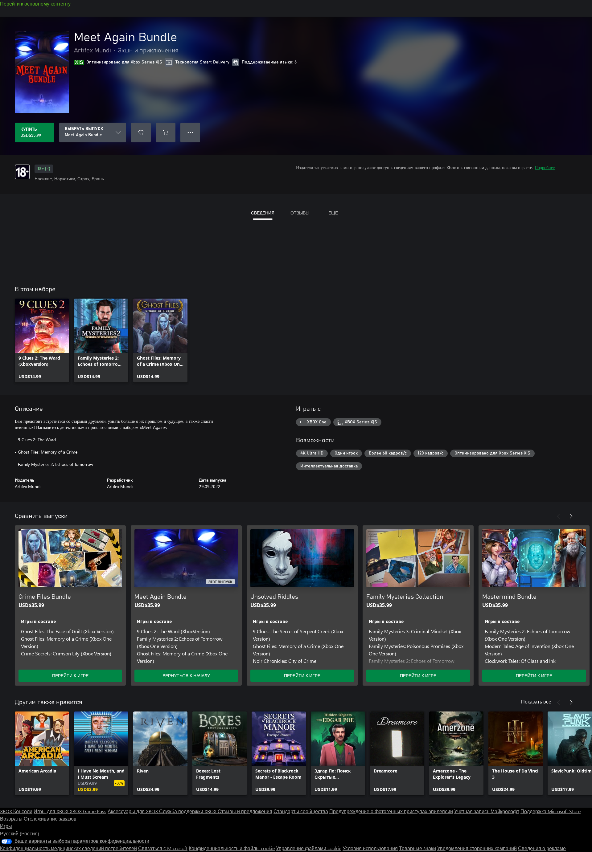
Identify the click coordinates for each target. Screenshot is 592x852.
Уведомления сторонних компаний (477, 848)
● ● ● (190, 132)
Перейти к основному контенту (35, 3)
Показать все (536, 701)
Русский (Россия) (19, 833)
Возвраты (11, 818)
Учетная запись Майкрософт (486, 811)
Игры (6, 826)
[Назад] (559, 516)
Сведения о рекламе (542, 848)
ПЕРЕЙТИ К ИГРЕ (70, 676)
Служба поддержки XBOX (188, 811)
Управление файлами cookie (308, 848)
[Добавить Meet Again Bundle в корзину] (165, 132)
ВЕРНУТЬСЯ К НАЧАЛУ (186, 676)
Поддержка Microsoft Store (550, 811)
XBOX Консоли (16, 811)
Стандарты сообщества (300, 811)
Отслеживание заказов (50, 818)
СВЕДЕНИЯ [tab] (262, 213)
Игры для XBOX (52, 811)
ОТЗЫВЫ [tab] (299, 213)
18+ (41, 169)
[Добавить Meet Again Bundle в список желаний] (141, 132)
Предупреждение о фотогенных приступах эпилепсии (391, 811)
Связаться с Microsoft (162, 848)
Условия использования (370, 848)
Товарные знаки (417, 848)
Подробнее (545, 167)
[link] (42, 340)
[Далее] (571, 516)
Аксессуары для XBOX (133, 811)
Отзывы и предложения (245, 811)
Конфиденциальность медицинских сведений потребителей (68, 848)
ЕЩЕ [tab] (333, 213)
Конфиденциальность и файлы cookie (232, 848)
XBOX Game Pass (88, 811)
